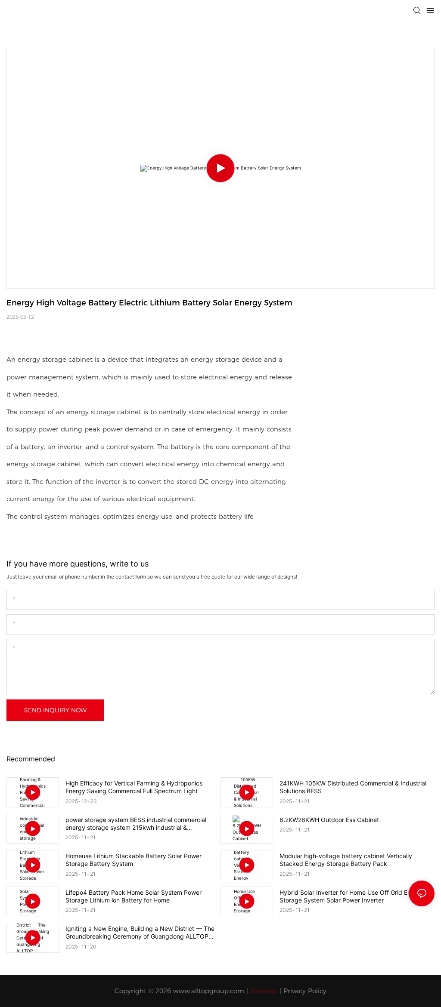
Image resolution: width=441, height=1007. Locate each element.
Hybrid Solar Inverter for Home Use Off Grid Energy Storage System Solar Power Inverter (352, 896)
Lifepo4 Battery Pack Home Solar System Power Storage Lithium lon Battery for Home (133, 896)
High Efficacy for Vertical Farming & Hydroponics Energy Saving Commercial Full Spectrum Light (133, 787)
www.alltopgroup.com (208, 991)
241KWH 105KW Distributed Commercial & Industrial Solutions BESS (353, 787)
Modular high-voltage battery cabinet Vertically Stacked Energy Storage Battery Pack (346, 859)
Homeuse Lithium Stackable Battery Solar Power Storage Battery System (133, 859)
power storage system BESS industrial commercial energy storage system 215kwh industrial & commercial (135, 823)
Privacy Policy (304, 991)
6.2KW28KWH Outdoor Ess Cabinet (329, 819)
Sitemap (263, 991)
